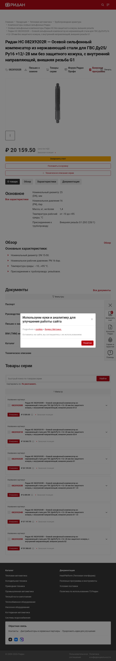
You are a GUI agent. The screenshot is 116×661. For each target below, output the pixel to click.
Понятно (87, 343)
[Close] (92, 319)
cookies (39, 329)
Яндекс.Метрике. (53, 329)
